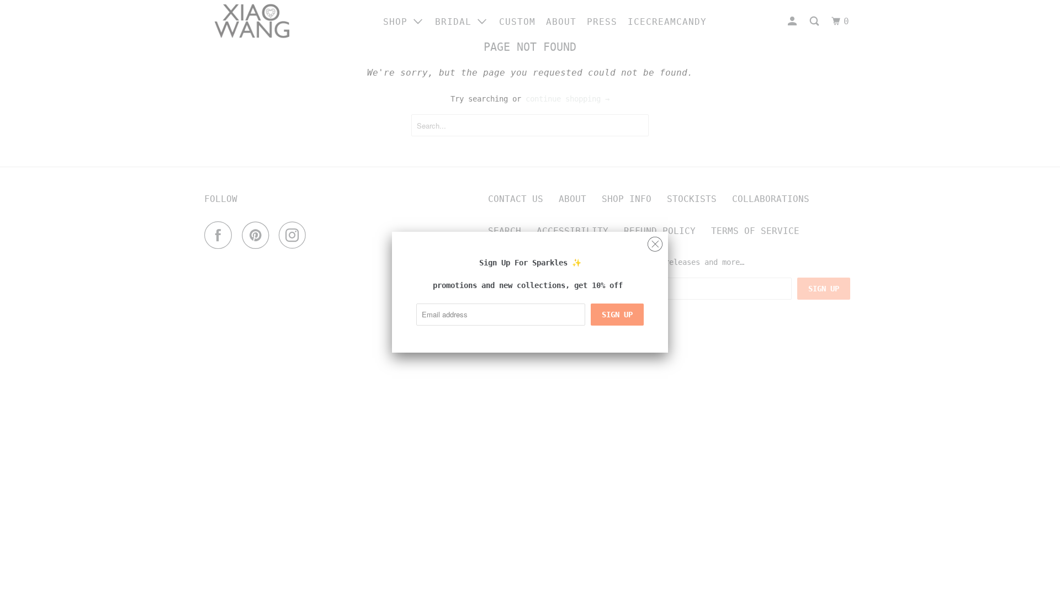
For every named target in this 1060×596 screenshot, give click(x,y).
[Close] (655, 241)
